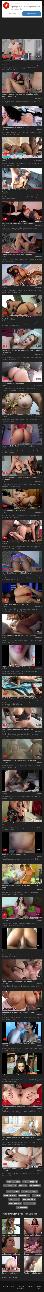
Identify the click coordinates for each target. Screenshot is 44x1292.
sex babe (23, 1186)
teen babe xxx (29, 1203)
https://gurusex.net (28, 1214)
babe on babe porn (29, 1191)
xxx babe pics (22, 1207)
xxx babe (36, 1195)
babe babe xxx (13, 1191)
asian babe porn (13, 1182)
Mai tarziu (12, 14)
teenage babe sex (30, 1182)
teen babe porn (10, 1186)
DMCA (11, 1286)
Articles (5, 1286)
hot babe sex (35, 1186)
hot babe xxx (24, 1195)
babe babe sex (10, 1195)
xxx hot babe (14, 1199)
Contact (30, 1286)
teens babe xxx (15, 1203)
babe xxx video (29, 1199)
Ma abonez (31, 14)
